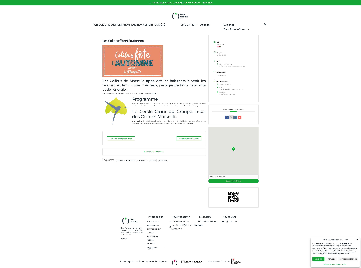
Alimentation (120, 24)
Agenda (205, 24)
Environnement (142, 24)
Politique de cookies (329, 264)
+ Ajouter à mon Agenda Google (121, 139)
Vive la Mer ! (189, 24)
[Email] (239, 117)
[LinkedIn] (235, 117)
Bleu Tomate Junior (235, 29)
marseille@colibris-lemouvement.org (231, 89)
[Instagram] (236, 222)
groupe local (138, 121)
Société (160, 24)
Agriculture (101, 24)
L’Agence (229, 24)
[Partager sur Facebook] (227, 117)
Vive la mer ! (152, 236)
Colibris (120, 160)
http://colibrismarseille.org (227, 94)
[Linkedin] (231, 222)
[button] (357, 240)
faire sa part (131, 160)
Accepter (318, 259)
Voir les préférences (348, 259)
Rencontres (222, 75)
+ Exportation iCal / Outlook (189, 139)
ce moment (153, 93)
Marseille (143, 160)
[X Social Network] (231, 117)
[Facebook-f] (227, 222)
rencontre (163, 160)
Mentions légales (192, 261)
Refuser (331, 259)
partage (153, 160)
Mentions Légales (341, 264)
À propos (124, 238)
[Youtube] (223, 222)
